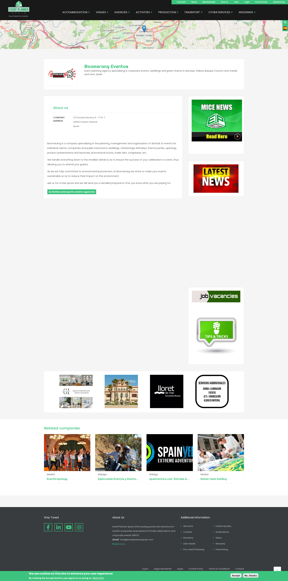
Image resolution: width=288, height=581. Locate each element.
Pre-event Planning (193, 549)
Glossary (220, 543)
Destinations (222, 532)
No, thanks (250, 575)
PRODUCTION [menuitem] (166, 12)
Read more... (119, 544)
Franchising (222, 549)
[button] (144, 28)
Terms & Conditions (219, 568)
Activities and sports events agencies (72, 191)
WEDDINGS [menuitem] (244, 12)
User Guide (189, 543)
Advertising (279, 1)
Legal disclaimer (163, 568)
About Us (188, 526)
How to (224, 1)
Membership (208, 1)
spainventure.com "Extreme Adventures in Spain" (180, 479)
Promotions (261, 1)
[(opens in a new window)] (76, 407)
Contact (181, 1)
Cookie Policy (195, 568)
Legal (180, 568)
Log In (145, 568)
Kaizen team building (213, 479)
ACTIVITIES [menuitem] (141, 12)
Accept (236, 575)
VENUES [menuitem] (99, 12)
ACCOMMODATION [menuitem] (73, 12)
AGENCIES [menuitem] (119, 12)
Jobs (236, 1)
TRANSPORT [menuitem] (191, 12)
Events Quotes (223, 526)
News (194, 1)
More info (98, 578)
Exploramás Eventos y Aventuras (119, 479)
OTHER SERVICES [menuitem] (218, 12)
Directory (188, 537)
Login (247, 1)
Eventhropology (57, 479)
